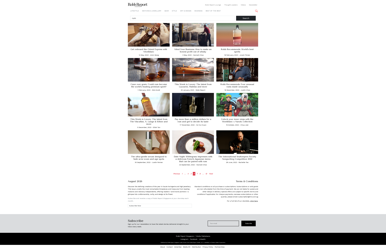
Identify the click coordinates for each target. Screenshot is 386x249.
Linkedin (202, 239)
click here (254, 201)
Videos (243, 5)
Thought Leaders (231, 5)
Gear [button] (166, 11)
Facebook (193, 239)
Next (211, 174)
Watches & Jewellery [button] (151, 11)
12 (206, 174)
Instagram (184, 239)
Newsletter (253, 5)
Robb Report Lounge (213, 5)
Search (246, 18)
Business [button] (198, 11)
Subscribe (248, 223)
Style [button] (174, 11)
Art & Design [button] (185, 11)
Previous (176, 174)
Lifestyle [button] (134, 11)
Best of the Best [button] (213, 11)
